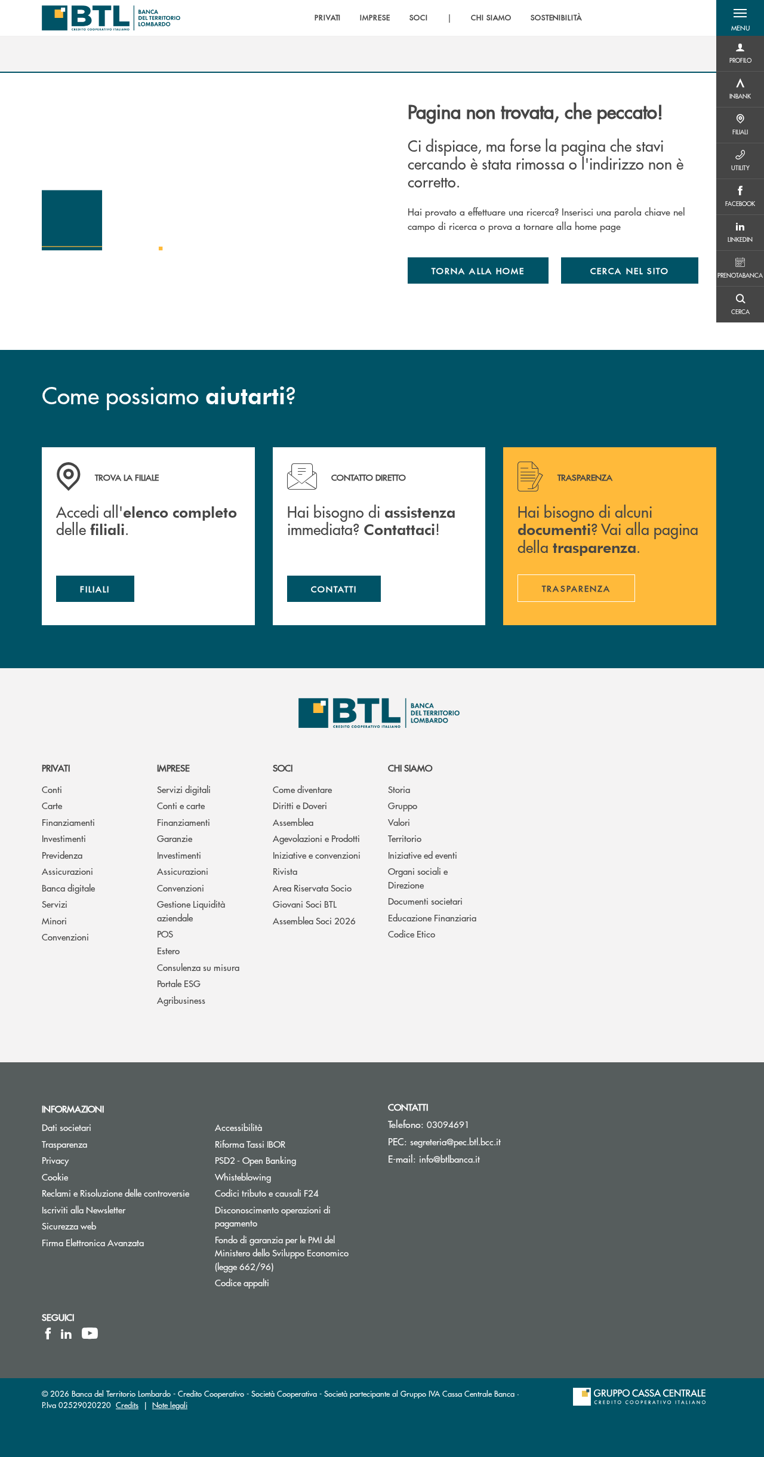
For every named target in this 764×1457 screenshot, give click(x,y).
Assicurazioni (67, 871)
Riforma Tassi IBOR (250, 1144)
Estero (168, 950)
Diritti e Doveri (300, 805)
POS (165, 933)
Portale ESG (179, 983)
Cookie (55, 1176)
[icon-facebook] (48, 1333)
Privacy (55, 1160)
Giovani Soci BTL (305, 903)
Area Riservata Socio (312, 887)
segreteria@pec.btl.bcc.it (455, 1141)
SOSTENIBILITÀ (556, 18)
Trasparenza (64, 1144)
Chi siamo (410, 767)
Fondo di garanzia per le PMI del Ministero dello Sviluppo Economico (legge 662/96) (282, 1252)
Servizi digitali (184, 789)
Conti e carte (181, 805)
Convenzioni (65, 936)
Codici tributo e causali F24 (267, 1192)
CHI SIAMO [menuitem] (491, 18)
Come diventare (302, 789)
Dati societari (66, 1127)
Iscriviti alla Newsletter (119, 1209)
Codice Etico (411, 933)
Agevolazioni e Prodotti (316, 838)
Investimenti (64, 838)
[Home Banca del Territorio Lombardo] (111, 18)
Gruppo (402, 805)
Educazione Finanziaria (432, 917)
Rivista (285, 871)
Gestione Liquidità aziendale (191, 910)
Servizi (54, 903)
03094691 (448, 1124)
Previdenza (62, 855)
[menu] (448, 18)
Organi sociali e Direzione (418, 878)
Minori (54, 920)
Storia (399, 789)
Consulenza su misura (198, 967)
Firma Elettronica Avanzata (93, 1242)
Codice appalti (242, 1282)
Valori (399, 822)
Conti (52, 789)
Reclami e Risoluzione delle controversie (115, 1192)
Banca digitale (68, 887)
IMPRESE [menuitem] (375, 18)
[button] (740, 18)
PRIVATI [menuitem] (328, 18)
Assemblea (293, 822)
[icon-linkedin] (66, 1333)
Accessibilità (238, 1127)
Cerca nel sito (629, 270)
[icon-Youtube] (89, 1333)
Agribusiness (181, 1000)
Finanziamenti (68, 822)
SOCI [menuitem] (418, 18)
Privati (56, 767)
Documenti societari (425, 901)
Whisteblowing (243, 1176)
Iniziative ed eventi (422, 855)
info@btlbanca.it (449, 1158)
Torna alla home (478, 270)
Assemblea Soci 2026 (314, 920)
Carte (52, 805)
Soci (282, 767)
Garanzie (174, 838)
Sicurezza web (69, 1225)
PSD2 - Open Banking (255, 1160)
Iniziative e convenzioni (317, 855)
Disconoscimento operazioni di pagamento (273, 1216)
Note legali (169, 1404)
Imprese (173, 767)
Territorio (404, 838)
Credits (127, 1404)
